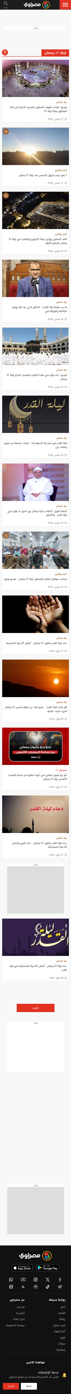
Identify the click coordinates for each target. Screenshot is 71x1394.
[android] (47, 1267)
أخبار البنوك (59, 1331)
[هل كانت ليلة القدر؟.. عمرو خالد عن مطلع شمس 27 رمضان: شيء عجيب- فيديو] (35, 678)
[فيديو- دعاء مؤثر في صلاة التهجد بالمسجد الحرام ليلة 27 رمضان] (35, 346)
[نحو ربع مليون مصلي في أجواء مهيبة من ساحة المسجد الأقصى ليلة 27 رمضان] (35, 746)
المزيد (35, 1007)
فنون (62, 1337)
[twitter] (47, 1279)
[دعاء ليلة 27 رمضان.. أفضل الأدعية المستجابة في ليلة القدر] (35, 937)
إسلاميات (60, 1349)
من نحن (21, 1306)
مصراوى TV (61, 770)
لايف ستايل (59, 1325)
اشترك (11, 1386)
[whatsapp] (11, 1279)
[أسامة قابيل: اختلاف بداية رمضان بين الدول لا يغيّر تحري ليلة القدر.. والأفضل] (35, 482)
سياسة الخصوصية (15, 1325)
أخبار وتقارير (61, 170)
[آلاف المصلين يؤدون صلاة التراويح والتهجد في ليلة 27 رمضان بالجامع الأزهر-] (35, 210)
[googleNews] (11, 1287)
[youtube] (23, 1279)
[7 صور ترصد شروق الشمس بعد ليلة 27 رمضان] (35, 146)
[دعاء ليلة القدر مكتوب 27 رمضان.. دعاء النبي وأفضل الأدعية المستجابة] (35, 814)
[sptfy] (35, 1287)
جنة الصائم (61, 102)
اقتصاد (61, 1313)
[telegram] (60, 1287)
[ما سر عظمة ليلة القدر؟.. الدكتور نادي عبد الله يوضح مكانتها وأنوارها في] (35, 278)
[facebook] (60, 1279)
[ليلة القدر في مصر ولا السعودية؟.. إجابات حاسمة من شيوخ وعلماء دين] (35, 414)
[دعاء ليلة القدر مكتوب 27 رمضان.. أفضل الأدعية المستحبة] (35, 614)
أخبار (63, 1306)
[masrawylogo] (35, 1256)
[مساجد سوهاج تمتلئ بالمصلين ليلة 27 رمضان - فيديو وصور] (35, 550)
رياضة (62, 1319)
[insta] (35, 1279)
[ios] (22, 1267)
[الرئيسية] (37, 4)
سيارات (61, 1343)
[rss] (23, 1287)
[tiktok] (47, 1287)
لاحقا (29, 1386)
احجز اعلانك (19, 1319)
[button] (65, 4)
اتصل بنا (20, 1313)
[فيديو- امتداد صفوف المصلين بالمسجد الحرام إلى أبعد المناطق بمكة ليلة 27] (35, 78)
